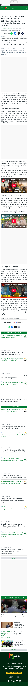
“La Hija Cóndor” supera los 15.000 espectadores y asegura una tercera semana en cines (12, 551)
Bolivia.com (22, 99)
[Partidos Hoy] (20, 680)
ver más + (14, 649)
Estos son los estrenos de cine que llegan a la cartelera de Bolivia (12, 353)
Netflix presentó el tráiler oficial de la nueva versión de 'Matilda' (14, 400)
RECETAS (25, 5)
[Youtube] (17, 680)
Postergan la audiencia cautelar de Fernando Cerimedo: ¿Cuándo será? (12, 616)
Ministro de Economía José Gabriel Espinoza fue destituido (19, 625)
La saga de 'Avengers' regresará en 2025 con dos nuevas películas (14, 377)
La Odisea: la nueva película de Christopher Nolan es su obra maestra (13, 476)
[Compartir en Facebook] (15, 33)
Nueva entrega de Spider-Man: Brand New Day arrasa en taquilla (13, 428)
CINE (12, 8)
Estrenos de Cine (10, 318)
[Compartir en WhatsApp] (11, 33)
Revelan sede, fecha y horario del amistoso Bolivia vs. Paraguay (20, 643)
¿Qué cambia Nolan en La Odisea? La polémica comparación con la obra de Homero (13, 452)
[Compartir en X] (19, 33)
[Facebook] (9, 680)
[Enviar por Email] (22, 33)
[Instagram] (14, 680)
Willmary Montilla (7, 28)
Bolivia (17, 318)
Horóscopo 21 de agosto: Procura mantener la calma (19, 633)
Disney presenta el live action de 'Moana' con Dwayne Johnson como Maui (12, 501)
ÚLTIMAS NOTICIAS (5, 5)
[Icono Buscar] (26, 8)
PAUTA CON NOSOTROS (14, 673)
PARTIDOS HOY (16, 5)
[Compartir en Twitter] (15, 327)
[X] (11, 680)
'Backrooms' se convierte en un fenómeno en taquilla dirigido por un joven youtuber (13, 526)
